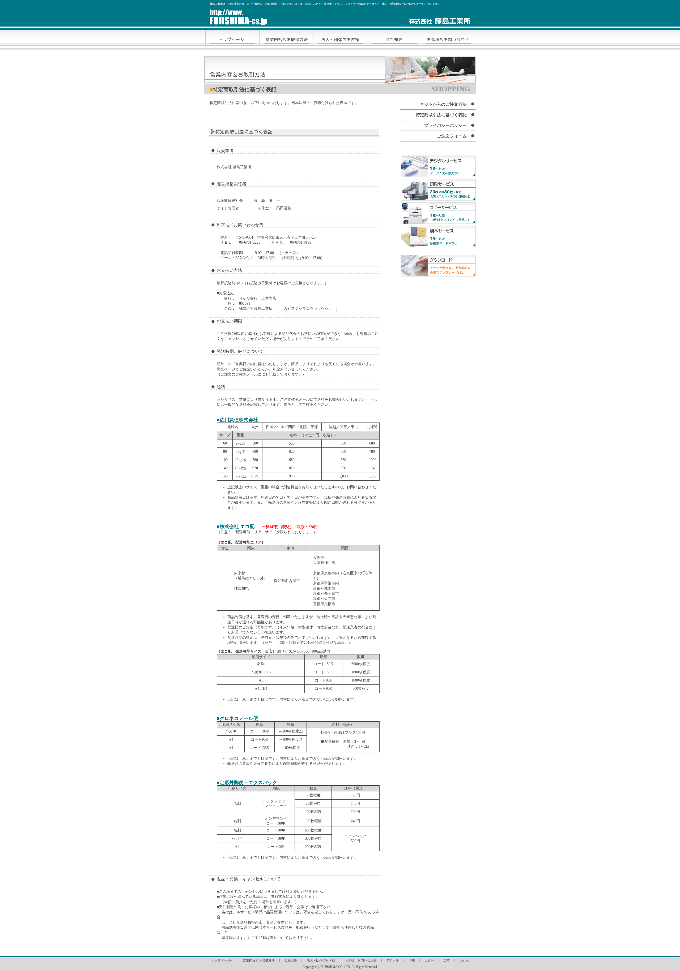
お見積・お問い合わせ (361, 960)
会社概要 (290, 960)
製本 (447, 960)
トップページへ (222, 960)
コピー (429, 960)
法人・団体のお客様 (321, 960)
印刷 (412, 960)
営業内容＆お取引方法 (259, 960)
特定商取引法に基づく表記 (441, 115)
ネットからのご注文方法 (443, 104)
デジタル (392, 960)
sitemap (464, 960)
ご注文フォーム (452, 136)
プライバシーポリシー (445, 125)
